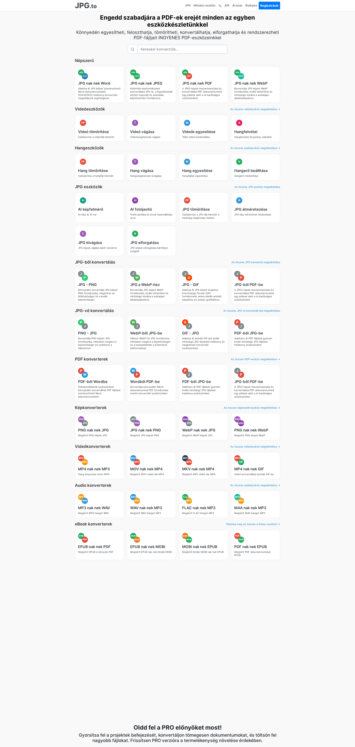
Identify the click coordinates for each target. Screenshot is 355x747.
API (226, 5)
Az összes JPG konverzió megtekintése (255, 262)
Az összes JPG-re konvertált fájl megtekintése (251, 310)
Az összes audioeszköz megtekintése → (255, 148)
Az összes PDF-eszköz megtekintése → (255, 359)
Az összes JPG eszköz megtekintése (257, 186)
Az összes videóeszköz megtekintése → (255, 109)
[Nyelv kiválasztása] (220, 5)
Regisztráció (269, 5)
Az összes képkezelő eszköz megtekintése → (252, 407)
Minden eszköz (205, 5)
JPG (188, 5)
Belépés (251, 5)
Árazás (237, 5)
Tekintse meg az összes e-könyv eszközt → (253, 524)
